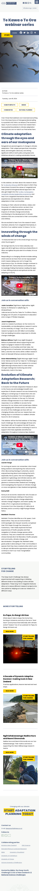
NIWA (12, 870)
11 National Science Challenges (16, 873)
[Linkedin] (28, 32)
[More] (35, 32)
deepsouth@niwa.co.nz (14, 828)
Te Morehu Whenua (10, 185)
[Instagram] (31, 32)
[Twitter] (24, 32)
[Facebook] (20, 32)
